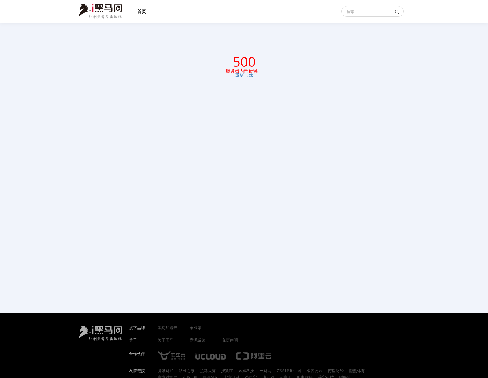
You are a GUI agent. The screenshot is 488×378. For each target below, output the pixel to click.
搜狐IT (227, 371)
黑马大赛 (208, 371)
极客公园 (315, 371)
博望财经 (336, 371)
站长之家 (187, 371)
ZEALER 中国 (289, 371)
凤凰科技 (246, 371)
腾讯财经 (165, 371)
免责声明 (230, 340)
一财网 (265, 371)
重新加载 (244, 75)
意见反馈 (198, 340)
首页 (141, 11)
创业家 (196, 328)
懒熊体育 (357, 371)
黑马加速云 (167, 328)
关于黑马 (165, 340)
